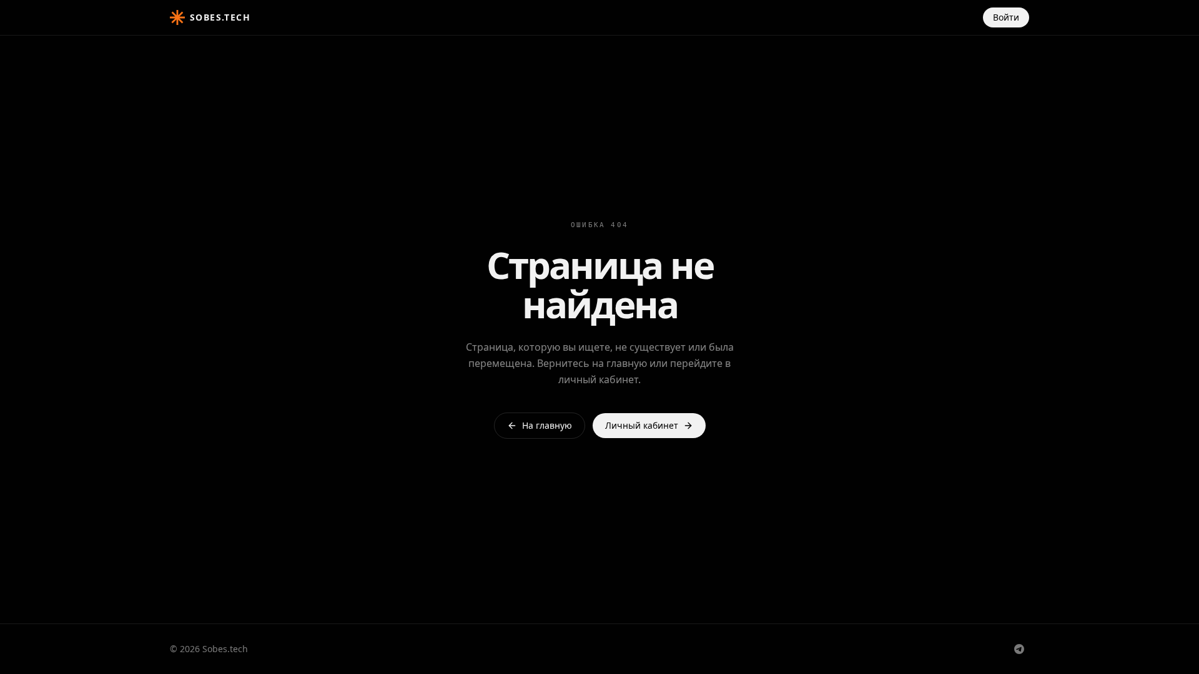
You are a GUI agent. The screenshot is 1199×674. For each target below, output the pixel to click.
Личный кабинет (641, 425)
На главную (547, 425)
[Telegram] (1019, 649)
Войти (1006, 17)
